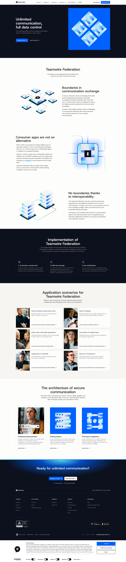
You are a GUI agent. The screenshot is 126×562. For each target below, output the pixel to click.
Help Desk (70, 502)
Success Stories (92, 507)
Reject (106, 552)
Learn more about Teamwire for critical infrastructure (92, 346)
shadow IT (29, 160)
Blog (89, 502)
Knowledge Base (72, 505)
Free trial (34, 502)
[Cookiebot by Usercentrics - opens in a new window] (17, 559)
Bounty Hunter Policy (45, 534)
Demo (33, 505)
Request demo (105, 2)
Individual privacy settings (106, 547)
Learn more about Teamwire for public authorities (43, 324)
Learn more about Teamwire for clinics (88, 324)
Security (18, 505)
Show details (77, 559)
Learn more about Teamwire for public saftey (42, 346)
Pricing (80, 2)
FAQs (69, 513)
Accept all (106, 543)
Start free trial (96, 2)
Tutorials (70, 507)
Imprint (36, 534)
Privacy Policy (30, 534)
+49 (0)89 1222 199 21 (102, 534)
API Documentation (72, 510)
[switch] (46, 559)
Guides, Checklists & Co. (94, 505)
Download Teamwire (36, 507)
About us (54, 502)
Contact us (54, 505)
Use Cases (18, 507)
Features (18, 502)
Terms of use (22, 534)
